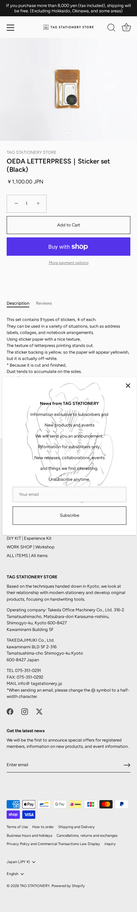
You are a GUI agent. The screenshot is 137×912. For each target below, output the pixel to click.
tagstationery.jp (46, 683)
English (12, 874)
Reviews (44, 303)
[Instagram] (24, 711)
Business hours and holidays (29, 835)
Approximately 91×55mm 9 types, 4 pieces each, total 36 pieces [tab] (68, 368)
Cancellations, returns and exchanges (87, 835)
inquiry (110, 844)
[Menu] (10, 27)
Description (18, 303)
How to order (43, 827)
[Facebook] (10, 711)
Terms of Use (17, 827)
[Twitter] (39, 711)
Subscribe (69, 515)
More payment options (68, 262)
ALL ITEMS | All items (27, 555)
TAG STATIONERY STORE (32, 152)
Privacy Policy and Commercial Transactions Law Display (53, 844)
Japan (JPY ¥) (18, 862)
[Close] (128, 385)
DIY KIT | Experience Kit (29, 538)
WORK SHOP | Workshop (31, 546)
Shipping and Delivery (76, 827)
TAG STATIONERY (35, 886)
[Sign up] (127, 765)
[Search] (111, 28)
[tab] (21, 303)
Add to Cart (68, 224)
